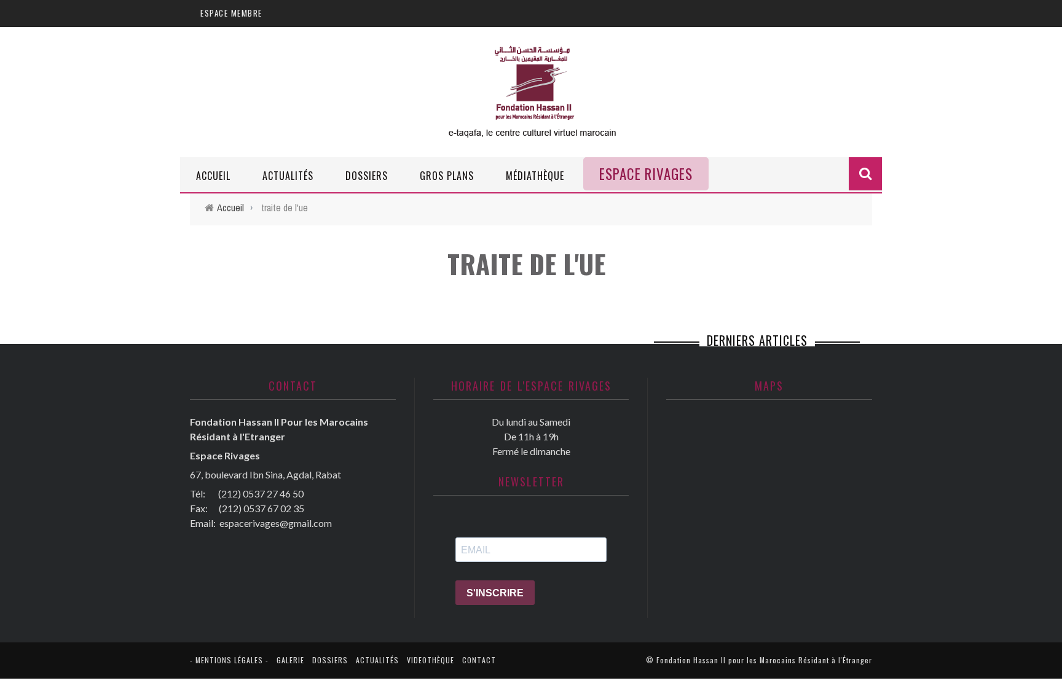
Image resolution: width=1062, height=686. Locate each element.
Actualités (287, 175)
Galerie (290, 660)
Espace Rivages (646, 173)
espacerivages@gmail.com (275, 523)
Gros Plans (447, 175)
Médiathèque (535, 175)
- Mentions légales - (229, 660)
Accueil (213, 175)
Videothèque (430, 660)
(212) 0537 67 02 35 (261, 508)
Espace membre (231, 13)
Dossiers (366, 175)
